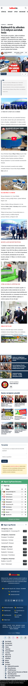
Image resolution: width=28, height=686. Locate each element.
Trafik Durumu (7, 610)
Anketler (8, 658)
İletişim (7, 662)
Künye (7, 660)
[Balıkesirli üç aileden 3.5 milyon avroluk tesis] (14, 64)
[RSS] (22, 600)
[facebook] (5, 637)
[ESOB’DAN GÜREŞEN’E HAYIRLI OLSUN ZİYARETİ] (21, 425)
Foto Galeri (8, 645)
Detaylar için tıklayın (14, 519)
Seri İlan (7, 653)
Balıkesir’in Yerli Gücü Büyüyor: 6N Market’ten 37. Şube (6, 405)
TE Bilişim (18, 633)
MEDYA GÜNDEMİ (14, 628)
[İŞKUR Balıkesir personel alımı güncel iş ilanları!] (21, 412)
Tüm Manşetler (7, 615)
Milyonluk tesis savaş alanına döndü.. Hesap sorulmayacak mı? (7, 418)
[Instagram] (11, 600)
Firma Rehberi (9, 651)
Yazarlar (7, 649)
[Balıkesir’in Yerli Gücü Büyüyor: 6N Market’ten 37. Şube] (7, 399)
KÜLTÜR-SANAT (16, 627)
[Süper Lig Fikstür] (26, 525)
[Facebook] (6, 600)
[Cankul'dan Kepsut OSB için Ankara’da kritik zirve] (21, 399)
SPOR (16, 11)
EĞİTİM (23, 627)
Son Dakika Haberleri (18, 616)
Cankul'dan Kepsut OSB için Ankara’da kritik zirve (20, 405)
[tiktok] (25, 637)
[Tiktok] (16, 600)
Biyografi (8, 656)
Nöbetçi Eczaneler (8, 607)
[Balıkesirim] (13, 8)
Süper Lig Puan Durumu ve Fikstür (17, 672)
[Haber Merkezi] (4, 384)
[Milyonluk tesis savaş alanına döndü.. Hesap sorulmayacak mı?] (7, 412)
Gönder (4, 461)
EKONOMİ (22, 11)
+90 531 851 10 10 (15, 591)
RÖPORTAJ (5, 627)
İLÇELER (23, 625)
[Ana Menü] (1, 8)
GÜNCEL (3, 11)
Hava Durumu (20, 607)
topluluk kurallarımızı (15, 466)
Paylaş (4, 73)
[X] (8, 600)
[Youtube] (14, 600)
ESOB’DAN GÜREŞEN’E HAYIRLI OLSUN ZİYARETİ (20, 431)
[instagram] (13, 637)
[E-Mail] (11, 387)
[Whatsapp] (19, 600)
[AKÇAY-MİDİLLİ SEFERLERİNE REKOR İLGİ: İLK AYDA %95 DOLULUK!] (7, 425)
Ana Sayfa (8, 641)
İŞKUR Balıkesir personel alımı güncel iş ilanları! (20, 418)
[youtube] (17, 637)
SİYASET (10, 11)
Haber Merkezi (14, 383)
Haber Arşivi (7, 619)
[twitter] (9, 637)
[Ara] (25, 8)
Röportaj (8, 654)
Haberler (3, 24)
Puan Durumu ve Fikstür (19, 611)
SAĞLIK (10, 627)
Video (7, 647)
